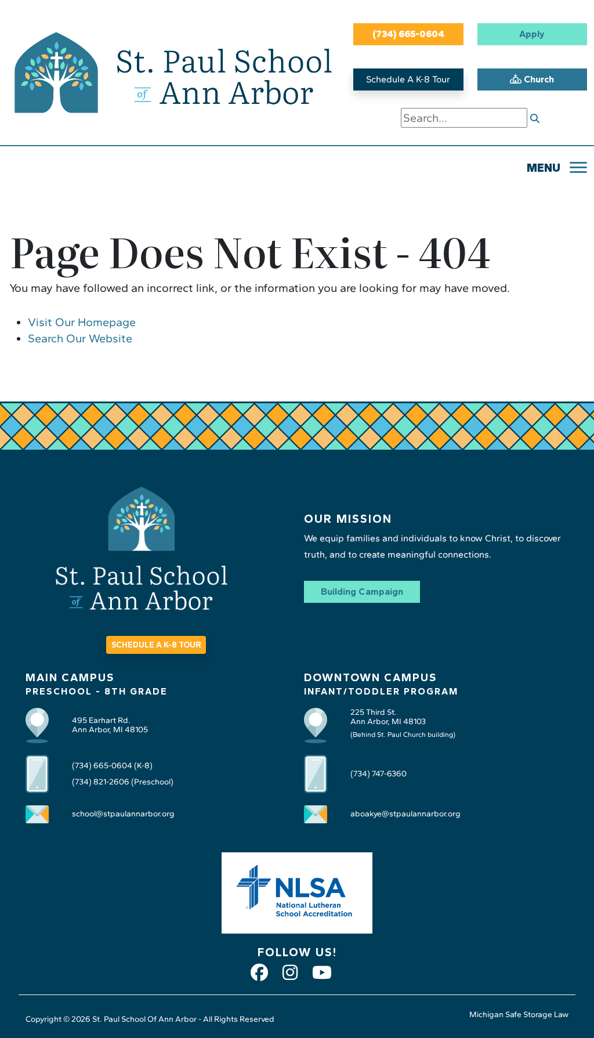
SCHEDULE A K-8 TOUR (156, 645)
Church (537, 79)
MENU (543, 168)
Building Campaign (362, 591)
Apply (532, 33)
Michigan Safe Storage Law (518, 1014)
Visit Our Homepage (82, 322)
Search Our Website (80, 338)
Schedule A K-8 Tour (408, 79)
